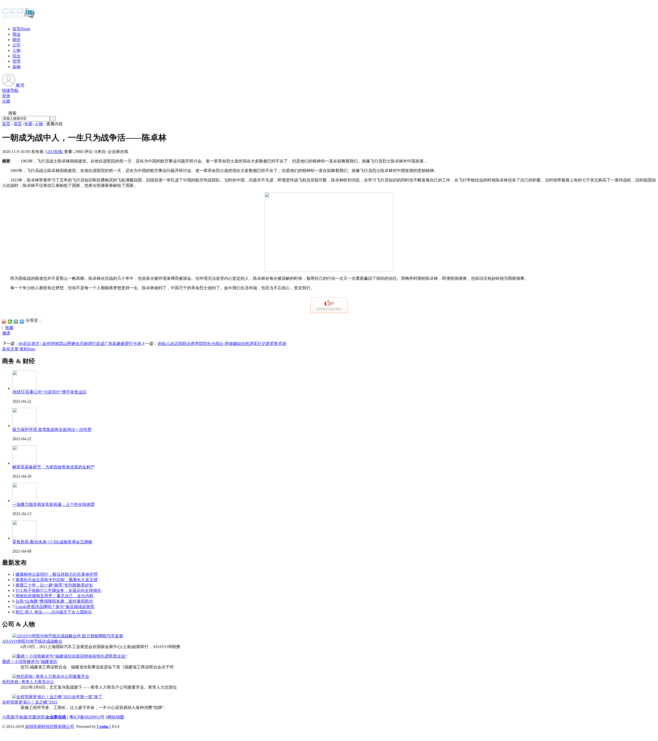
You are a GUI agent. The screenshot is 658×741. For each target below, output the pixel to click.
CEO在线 (53, 151)
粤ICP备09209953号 (87, 717)
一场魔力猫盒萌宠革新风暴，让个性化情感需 (53, 504)
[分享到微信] (10, 322)
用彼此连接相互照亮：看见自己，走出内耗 (54, 596)
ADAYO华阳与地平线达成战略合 (32, 641)
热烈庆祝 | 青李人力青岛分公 (28, 682)
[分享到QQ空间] (16, 322)
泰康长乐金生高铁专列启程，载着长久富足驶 (56, 580)
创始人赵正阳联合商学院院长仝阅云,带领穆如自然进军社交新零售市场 (221, 343)
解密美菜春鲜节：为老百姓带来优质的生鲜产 (53, 467)
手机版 (21, 717)
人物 (16, 50)
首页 (21, 29)
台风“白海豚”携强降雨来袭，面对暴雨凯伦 (54, 601)
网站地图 (116, 717)
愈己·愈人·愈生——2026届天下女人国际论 (53, 612)
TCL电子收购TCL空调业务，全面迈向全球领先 (58, 590)
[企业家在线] (18, 18)
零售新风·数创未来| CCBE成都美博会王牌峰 (52, 542)
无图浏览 (36, 717)
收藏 (9, 327)
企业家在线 (55, 717)
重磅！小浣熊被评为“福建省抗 (29, 661)
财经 (16, 39)
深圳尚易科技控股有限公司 (49, 726)
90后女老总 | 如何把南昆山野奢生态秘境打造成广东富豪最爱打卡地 (80, 343)
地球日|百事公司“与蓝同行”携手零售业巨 (49, 392)
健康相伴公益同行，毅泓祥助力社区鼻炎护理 (56, 574)
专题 (28, 124)
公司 (16, 45)
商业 (16, 34)
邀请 (6, 333)
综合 (16, 56)
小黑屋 (8, 717)
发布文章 (10, 349)
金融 (16, 66)
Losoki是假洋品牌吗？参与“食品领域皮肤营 (54, 606)
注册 (6, 101)
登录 (6, 96)
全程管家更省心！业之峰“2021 (29, 702)
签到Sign (27, 349)
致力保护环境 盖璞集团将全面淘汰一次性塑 (52, 429)
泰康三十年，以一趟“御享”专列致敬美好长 (54, 585)
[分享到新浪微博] (4, 322)
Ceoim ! (104, 726)
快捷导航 (10, 90)
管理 (16, 61)
